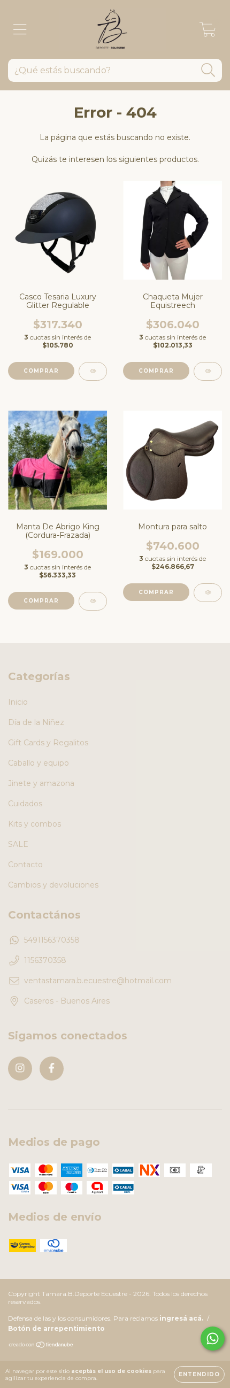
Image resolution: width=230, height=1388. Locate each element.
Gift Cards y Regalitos (48, 742)
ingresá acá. (181, 1318)
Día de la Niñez (36, 722)
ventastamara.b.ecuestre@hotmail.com (98, 980)
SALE (18, 844)
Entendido (199, 1374)
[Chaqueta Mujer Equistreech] (208, 371)
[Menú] (20, 29)
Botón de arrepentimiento (56, 1328)
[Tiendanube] (41, 1346)
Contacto (25, 864)
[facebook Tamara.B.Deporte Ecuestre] (52, 1069)
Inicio (18, 702)
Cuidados (25, 803)
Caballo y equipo (38, 763)
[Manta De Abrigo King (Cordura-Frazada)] (93, 601)
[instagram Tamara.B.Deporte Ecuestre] (20, 1069)
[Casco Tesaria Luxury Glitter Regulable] (93, 371)
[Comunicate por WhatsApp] (213, 1339)
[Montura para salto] (208, 592)
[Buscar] (208, 70)
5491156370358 (52, 940)
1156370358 (45, 960)
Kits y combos (34, 824)
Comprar (41, 370)
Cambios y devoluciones (53, 885)
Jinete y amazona (41, 783)
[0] (208, 32)
